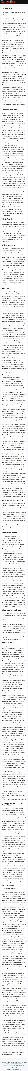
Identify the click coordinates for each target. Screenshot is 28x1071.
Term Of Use (14, 1067)
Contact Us (16, 1065)
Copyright (11, 1065)
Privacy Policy (22, 1065)
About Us (6, 1065)
